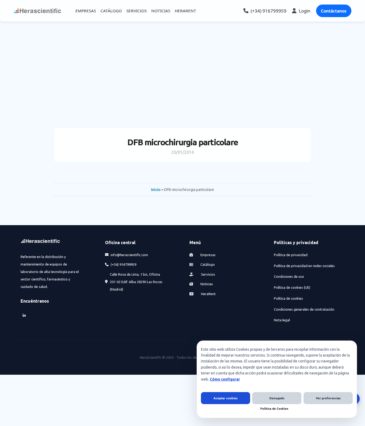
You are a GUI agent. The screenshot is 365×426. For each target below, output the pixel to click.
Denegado (276, 398)
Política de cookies (288, 298)
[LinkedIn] (24, 316)
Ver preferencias (328, 398)
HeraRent (208, 294)
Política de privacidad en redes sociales (304, 266)
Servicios (207, 274)
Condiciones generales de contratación (304, 309)
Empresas (208, 255)
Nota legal (282, 320)
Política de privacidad (291, 255)
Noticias (206, 284)
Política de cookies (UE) (292, 287)
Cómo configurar (225, 379)
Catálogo (207, 264)
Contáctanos (334, 11)
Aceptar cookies (225, 398)
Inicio (156, 189)
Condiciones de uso (289, 276)
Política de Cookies (274, 408)
